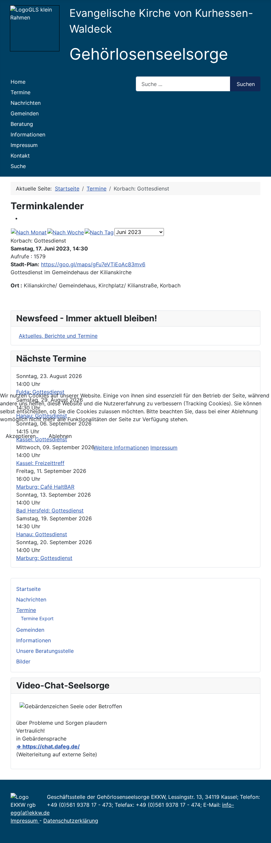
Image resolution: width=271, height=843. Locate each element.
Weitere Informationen (121, 447)
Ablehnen (60, 436)
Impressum (163, 447)
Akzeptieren (21, 436)
